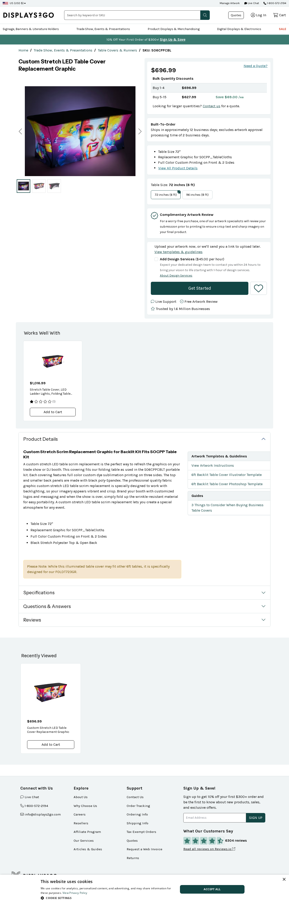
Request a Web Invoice (144, 849)
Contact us (211, 106)
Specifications (39, 592)
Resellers (81, 823)
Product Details (40, 439)
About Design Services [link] (176, 275)
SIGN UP (255, 817)
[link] (23, 50)
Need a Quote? (256, 66)
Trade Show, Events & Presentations (103, 29)
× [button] (284, 879)
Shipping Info (137, 823)
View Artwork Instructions (212, 465)
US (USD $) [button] (17, 3)
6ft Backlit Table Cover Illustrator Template (226, 475)
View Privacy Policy (75, 893)
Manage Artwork (230, 3)
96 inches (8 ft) (197, 195)
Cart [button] (282, 15)
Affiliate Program (87, 832)
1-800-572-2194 (276, 3)
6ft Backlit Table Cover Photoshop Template (227, 484)
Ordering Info (137, 814)
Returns (133, 858)
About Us (81, 797)
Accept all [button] (212, 889)
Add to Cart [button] (53, 412)
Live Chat (253, 3)
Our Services (84, 841)
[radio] (23, 186)
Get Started (199, 288)
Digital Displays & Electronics (239, 29)
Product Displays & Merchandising (174, 29)
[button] (205, 15)
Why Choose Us (85, 806)
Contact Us (135, 797)
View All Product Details (178, 168)
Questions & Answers (47, 606)
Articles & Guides (88, 849)
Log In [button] (261, 15)
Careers (80, 814)
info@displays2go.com (43, 814)
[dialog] (144, 889)
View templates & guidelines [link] (178, 252)
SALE (282, 29)
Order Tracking (138, 806)
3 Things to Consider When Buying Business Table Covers (227, 508)
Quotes (236, 15)
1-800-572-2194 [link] (36, 806)
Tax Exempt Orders (141, 832)
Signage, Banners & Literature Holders (31, 29)
